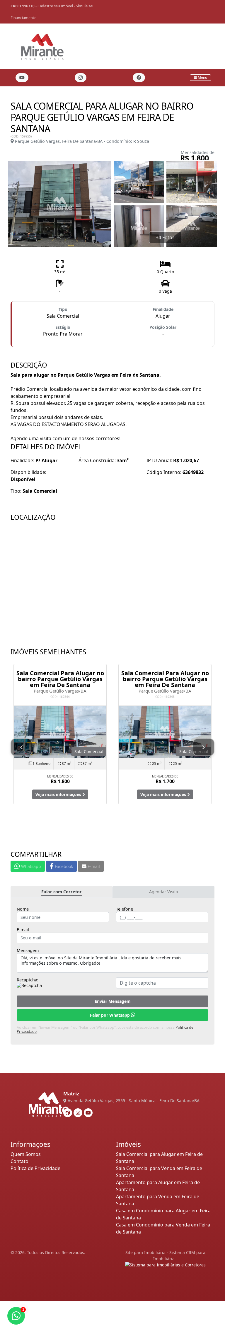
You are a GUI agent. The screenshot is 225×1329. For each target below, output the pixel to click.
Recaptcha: (27, 980)
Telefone (124, 909)
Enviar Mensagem (113, 1001)
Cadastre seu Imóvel (55, 6)
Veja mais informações (58, 794)
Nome (23, 909)
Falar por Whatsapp (110, 1015)
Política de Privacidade (35, 1168)
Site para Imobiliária (145, 1252)
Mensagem (28, 950)
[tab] (61, 892)
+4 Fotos (165, 237)
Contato (19, 1161)
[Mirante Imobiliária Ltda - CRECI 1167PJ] (42, 45)
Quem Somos (26, 1154)
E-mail (23, 929)
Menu (202, 77)
